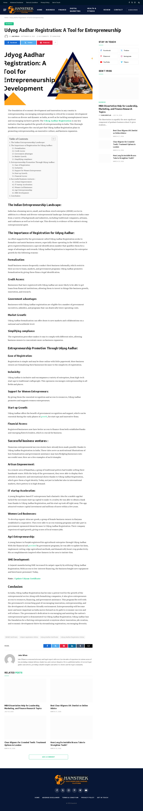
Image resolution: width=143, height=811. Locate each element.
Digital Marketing (75, 9)
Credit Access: (20, 151)
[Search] (139, 2)
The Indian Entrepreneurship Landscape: (28, 142)
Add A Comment (48, 757)
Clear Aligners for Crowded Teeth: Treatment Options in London (25, 743)
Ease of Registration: (23, 165)
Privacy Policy (45, 2)
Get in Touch (56, 2)
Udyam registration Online (29, 637)
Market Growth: (21, 156)
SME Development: (22, 193)
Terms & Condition (32, 2)
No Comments (44, 36)
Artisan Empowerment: (23, 182)
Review (107, 10)
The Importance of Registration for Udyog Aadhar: (32, 145)
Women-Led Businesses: (24, 187)
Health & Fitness (91, 9)
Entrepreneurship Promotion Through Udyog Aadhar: (33, 162)
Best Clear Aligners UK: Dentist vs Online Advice (69, 706)
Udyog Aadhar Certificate (49, 637)
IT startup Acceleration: (24, 185)
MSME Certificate (11, 637)
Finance (62, 10)
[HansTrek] (21, 10)
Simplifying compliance (24, 159)
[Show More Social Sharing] (55, 43)
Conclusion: (16, 196)
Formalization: (20, 148)
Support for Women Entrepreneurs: (28, 170)
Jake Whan (15, 36)
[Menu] (4, 9)
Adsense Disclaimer (16, 2)
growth (44, 416)
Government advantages (24, 154)
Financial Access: (21, 176)
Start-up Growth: (21, 173)
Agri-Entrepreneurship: (23, 190)
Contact (118, 10)
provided (32, 545)
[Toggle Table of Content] (52, 139)
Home (5, 2)
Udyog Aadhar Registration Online (72, 637)
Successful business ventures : (23, 179)
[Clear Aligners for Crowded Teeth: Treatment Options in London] (25, 727)
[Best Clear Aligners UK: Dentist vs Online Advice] (71, 690)
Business (50, 10)
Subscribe (133, 10)
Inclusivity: (19, 168)
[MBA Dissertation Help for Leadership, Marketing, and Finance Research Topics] (25, 690)
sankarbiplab (106, 115)
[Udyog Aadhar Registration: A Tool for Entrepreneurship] (48, 76)
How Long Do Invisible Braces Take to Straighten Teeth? (67, 743)
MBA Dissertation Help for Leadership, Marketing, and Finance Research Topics (23, 706)
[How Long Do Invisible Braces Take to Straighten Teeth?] (71, 727)
